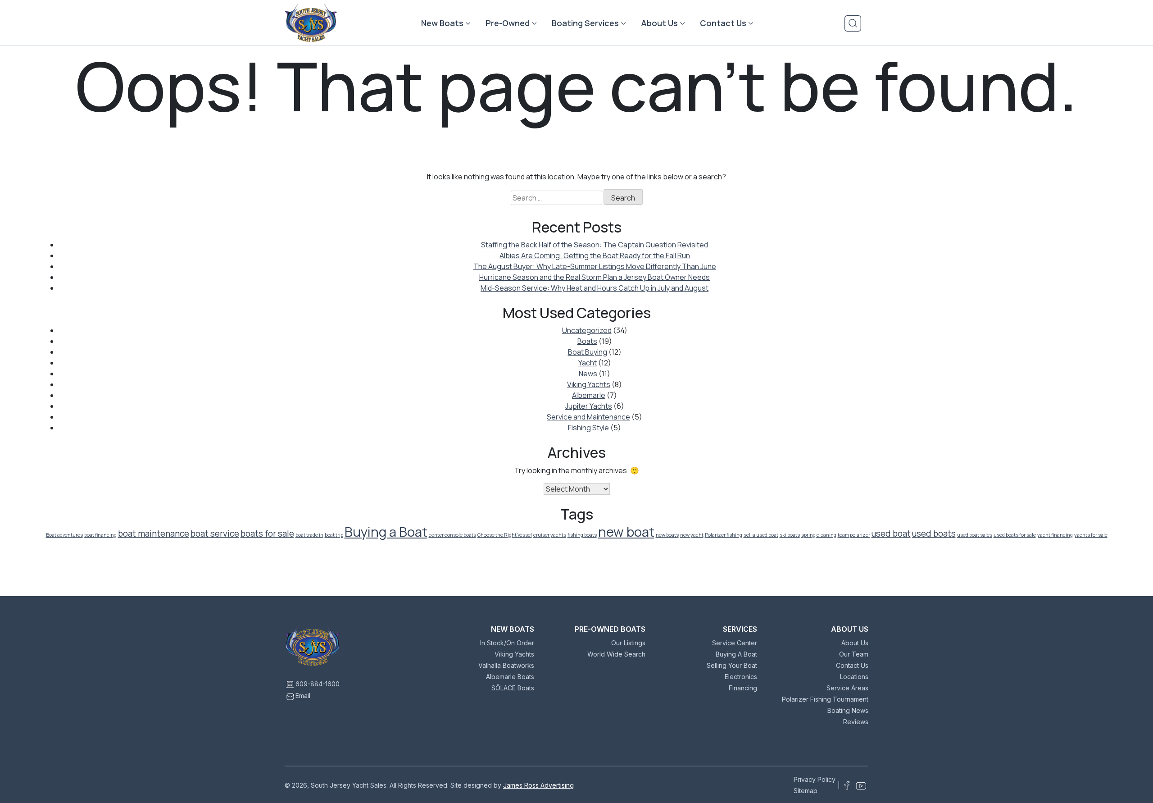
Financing (743, 688)
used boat (891, 533)
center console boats (452, 535)
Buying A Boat (736, 654)
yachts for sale (1091, 535)
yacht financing (1055, 535)
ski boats (790, 535)
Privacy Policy (814, 779)
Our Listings (628, 643)
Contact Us (723, 23)
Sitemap (805, 790)
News (588, 374)
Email (302, 695)
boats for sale (267, 533)
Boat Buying (587, 352)
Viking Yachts (588, 384)
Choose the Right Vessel (504, 535)
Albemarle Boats (510, 676)
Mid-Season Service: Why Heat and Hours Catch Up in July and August (594, 288)
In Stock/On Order (507, 643)
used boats (934, 533)
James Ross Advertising (538, 785)
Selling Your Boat (732, 665)
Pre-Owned (508, 23)
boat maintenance (153, 533)
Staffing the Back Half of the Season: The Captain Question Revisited (594, 245)
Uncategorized (587, 330)
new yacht (692, 535)
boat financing (100, 535)
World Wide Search (616, 654)
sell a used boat (761, 535)
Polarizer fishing (723, 535)
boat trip (334, 535)
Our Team (853, 654)
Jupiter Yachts (588, 406)
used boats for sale (1015, 535)
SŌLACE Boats (512, 688)
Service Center (734, 643)
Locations (854, 676)
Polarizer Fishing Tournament (825, 699)
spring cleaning (818, 535)
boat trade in (309, 535)
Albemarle (588, 395)
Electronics (741, 676)
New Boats (442, 23)
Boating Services (585, 23)
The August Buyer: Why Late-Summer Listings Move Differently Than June (594, 266)
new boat (626, 532)
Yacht (587, 363)
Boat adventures (64, 535)
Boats (587, 341)
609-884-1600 (317, 684)
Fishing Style (588, 428)
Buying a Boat (386, 532)
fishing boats (582, 535)
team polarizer (854, 535)
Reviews (855, 721)
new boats (667, 535)
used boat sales (974, 535)
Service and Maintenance (588, 417)
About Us (659, 23)
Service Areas (847, 688)
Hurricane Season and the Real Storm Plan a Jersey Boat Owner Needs (594, 277)
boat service (215, 533)
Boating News (847, 710)
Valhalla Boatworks (506, 665)
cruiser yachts (549, 535)
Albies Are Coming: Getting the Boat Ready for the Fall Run (594, 255)
